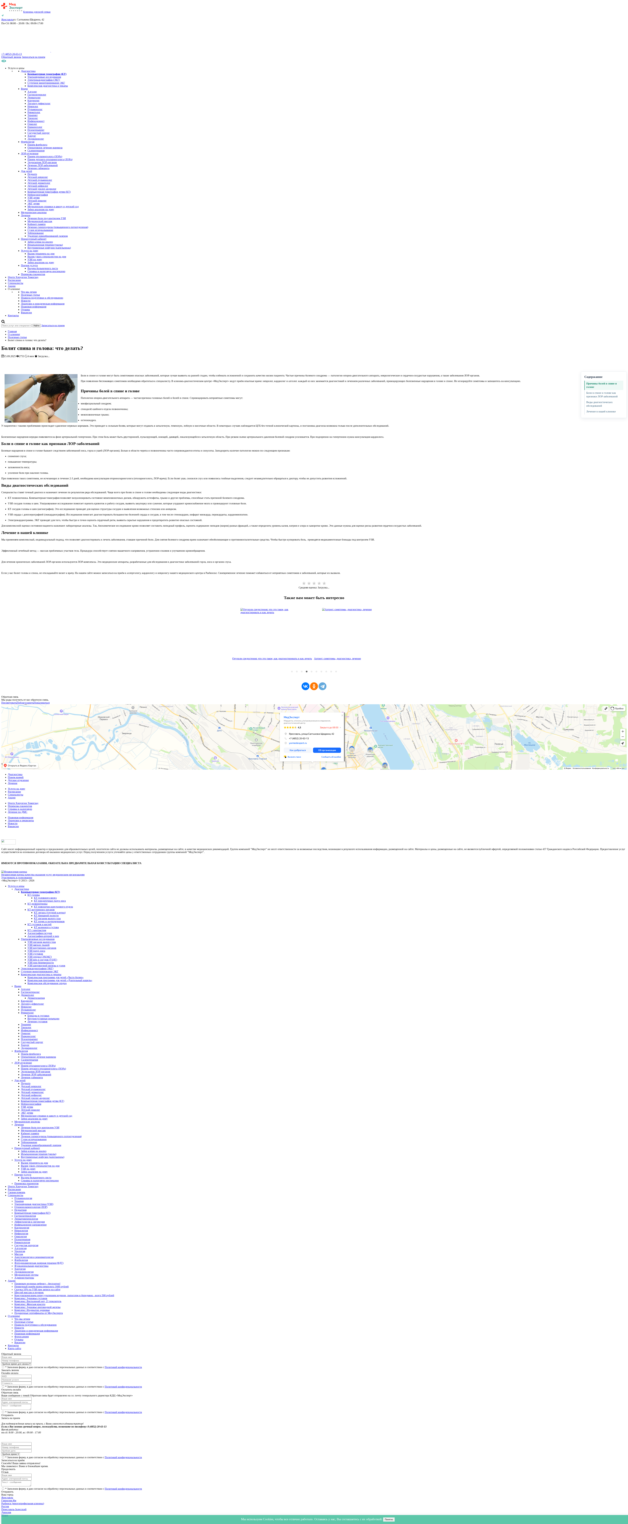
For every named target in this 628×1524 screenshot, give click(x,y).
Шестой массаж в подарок (29, 1292)
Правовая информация (33, 306)
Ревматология (22, 1242)
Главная (12, 331)
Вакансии (26, 312)
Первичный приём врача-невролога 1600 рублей (41, 1286)
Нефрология (21, 1233)
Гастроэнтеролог (36, 94)
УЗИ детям (33, 197)
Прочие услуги (29, 265)
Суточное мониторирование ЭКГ (46, 82)
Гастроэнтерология (25, 1215)
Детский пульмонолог (39, 180)
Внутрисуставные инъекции (43, 1018)
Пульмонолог (35, 109)
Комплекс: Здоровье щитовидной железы (37, 1307)
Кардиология (21, 1227)
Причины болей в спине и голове (601, 385)
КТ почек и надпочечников (49, 921)
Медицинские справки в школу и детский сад (53, 206)
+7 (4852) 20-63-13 (11, 54)
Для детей (26, 171)
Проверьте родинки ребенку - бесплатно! (37, 1283)
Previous (229, 640)
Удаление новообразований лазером (47, 236)
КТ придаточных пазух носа (50, 900)
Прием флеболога (37, 144)
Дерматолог (34, 97)
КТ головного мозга (45, 897)
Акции (12, 286)
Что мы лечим (29, 292)
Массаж (18, 1254)
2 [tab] (296, 671)
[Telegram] (322, 686)
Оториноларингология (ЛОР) (30, 1207)
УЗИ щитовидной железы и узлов (46, 965)
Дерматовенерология (26, 1218)
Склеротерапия (35, 150)
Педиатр (32, 174)
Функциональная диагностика (31, 1266)
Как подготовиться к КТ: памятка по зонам (256, 658)
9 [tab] (331, 671)
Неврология (21, 1230)
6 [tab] (316, 671)
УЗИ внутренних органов (41, 948)
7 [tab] (321, 671)
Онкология (20, 1236)
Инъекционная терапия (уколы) (45, 244)
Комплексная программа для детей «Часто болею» (55, 977)
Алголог (32, 91)
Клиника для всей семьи (37, 11)
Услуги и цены (16, 886)
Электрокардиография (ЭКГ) (43, 80)
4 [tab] (306, 671)
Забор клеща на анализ (40, 241)
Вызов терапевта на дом (40, 253)
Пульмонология (23, 1198)
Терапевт (32, 115)
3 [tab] (301, 671)
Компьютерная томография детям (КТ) (49, 191)
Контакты (13, 315)
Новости (26, 300)
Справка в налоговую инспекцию (46, 271)
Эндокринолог (35, 138)
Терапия (19, 1201)
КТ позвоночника (37, 903)
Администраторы (24, 1277)
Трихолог (32, 118)
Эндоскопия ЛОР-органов (42, 162)
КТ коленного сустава (46, 927)
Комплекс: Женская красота (29, 1304)
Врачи (24, 88)
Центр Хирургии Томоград (23, 277)
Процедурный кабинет (33, 239)
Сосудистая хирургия (26, 1245)
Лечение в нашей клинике (601, 411)
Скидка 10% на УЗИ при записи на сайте (37, 1289)
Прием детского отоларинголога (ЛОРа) (49, 159)
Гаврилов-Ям (8, 1500)
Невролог (32, 106)
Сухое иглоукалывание (40, 230)
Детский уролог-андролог (41, 188)
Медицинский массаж (39, 221)
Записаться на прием (33, 57)
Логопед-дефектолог (39, 103)
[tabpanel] (273, 640)
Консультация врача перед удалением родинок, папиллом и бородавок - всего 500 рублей (64, 1295)
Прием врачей (16, 777)
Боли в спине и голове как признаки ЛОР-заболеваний (602, 394)
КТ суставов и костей (39, 924)
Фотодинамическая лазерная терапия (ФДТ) (38, 1263)
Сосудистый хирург (38, 133)
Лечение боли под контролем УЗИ (46, 218)
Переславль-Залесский (13, 1509)
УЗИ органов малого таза (41, 942)
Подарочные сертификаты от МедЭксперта (38, 1313)
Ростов (5, 1506)
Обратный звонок (11, 57)
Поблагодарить (25, 702)
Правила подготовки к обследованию (42, 297)
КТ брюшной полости (46, 915)
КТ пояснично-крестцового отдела (53, 906)
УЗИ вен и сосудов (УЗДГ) (42, 959)
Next (398, 640)
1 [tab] (292, 671)
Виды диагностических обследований (599, 404)
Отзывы (25, 309)
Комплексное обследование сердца (47, 983)
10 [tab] (336, 671)
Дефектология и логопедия (29, 1221)
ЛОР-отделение (29, 153)
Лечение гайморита (38, 168)
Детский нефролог (37, 186)
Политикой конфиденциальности (123, 1367)
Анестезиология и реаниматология (33, 1257)
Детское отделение (18, 780)
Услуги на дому (29, 250)
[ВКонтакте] (305, 686)
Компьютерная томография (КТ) (32, 1213)
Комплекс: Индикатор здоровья (32, 1310)
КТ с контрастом (36, 930)
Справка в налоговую (20, 809)
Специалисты (15, 283)
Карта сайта (14, 1348)
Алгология (20, 1248)
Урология (19, 1251)
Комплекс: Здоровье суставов (30, 1298)
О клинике (14, 334)
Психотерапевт (35, 130)
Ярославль (7, 1497)
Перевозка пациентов (33, 274)
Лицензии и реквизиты (21, 820)
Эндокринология (24, 1271)
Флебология (27, 141)
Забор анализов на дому (40, 209)
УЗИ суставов (35, 953)
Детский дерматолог (38, 183)
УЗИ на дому (34, 259)
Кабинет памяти (36, 224)
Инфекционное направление (30, 1224)
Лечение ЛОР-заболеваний (42, 165)
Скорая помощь (16, 1192)
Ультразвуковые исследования (44, 77)
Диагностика (28, 71)
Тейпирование (35, 233)
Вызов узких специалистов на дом (46, 256)
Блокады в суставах (38, 1015)
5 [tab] (311, 671)
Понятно (389, 1519)
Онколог (32, 124)
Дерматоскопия (36, 998)
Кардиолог (33, 100)
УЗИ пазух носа (36, 950)
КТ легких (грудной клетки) (50, 912)
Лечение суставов (37, 1021)
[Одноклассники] (314, 686)
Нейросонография (37, 194)
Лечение (25, 215)
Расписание (14, 280)
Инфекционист (35, 121)
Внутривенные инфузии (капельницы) (49, 247)
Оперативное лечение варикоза (44, 147)
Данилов (6, 1512)
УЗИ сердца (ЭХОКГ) (39, 956)
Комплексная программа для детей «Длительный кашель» (59, 980)
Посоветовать (9, 702)
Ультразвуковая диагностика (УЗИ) (33, 1204)
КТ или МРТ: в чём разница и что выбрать (338, 658)
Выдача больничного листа (42, 268)
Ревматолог (33, 112)
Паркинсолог (34, 127)
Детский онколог (37, 200)
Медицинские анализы (34, 212)
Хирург (31, 135)
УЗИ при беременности (40, 962)
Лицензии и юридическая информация (42, 303)
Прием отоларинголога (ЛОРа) (44, 156)
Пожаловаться (42, 702)
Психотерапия (22, 1239)
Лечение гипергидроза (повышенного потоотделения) (57, 227)
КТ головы (33, 895)
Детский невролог (37, 177)
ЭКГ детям (33, 203)
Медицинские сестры (26, 1274)
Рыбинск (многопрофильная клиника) (22, 1503)
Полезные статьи (30, 294)
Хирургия (20, 1268)
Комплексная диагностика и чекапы (47, 85)
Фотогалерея (21, 1336)
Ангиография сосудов (39, 933)
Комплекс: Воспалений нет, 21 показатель (37, 1301)
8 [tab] (326, 671)
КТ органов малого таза (47, 918)
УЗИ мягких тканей (38, 945)
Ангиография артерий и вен (43, 936)
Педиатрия (20, 1210)
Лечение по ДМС (17, 812)
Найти (36, 325)
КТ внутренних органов (41, 909)
